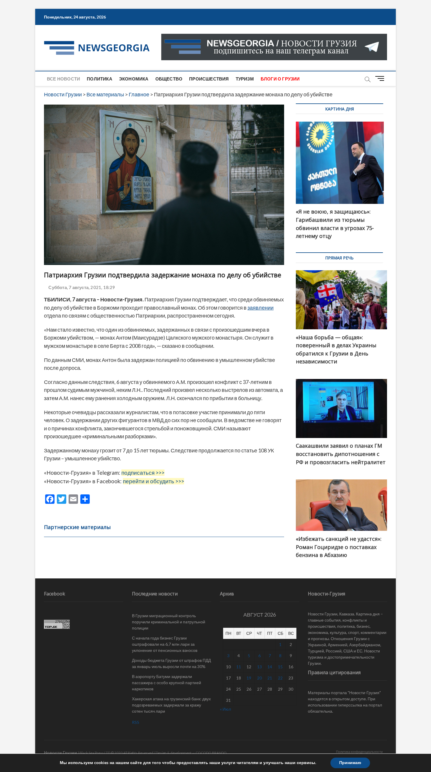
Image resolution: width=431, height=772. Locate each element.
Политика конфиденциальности (359, 751)
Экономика (134, 78)
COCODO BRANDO (211, 753)
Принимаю (350, 763)
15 (280, 666)
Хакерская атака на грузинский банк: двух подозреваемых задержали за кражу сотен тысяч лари (171, 705)
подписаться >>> (142, 472)
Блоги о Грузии (280, 78)
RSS (135, 722)
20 (259, 677)
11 (238, 666)
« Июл (225, 708)
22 (280, 677)
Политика (99, 78)
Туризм (245, 78)
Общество (169, 78)
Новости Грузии (60, 752)
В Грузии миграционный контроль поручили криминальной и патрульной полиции (168, 621)
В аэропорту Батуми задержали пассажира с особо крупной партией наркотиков (166, 682)
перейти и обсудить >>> (153, 481)
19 (249, 677)
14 (269, 666)
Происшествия (209, 78)
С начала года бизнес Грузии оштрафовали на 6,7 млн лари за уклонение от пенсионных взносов (164, 644)
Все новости (63, 78)
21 (269, 677)
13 (259, 666)
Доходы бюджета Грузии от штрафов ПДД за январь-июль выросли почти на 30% (171, 663)
